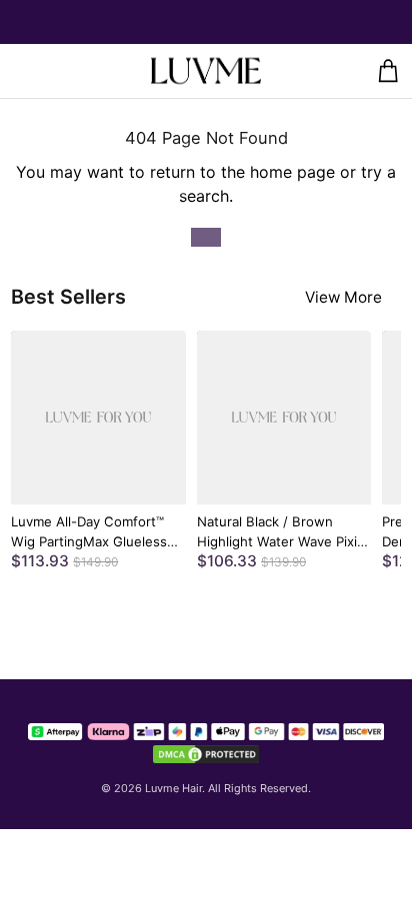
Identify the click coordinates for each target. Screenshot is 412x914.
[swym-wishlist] (59, 71)
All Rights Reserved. (259, 788)
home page (292, 172)
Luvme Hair (173, 788)
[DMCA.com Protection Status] (205, 754)
